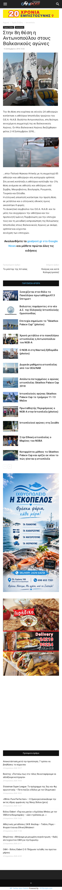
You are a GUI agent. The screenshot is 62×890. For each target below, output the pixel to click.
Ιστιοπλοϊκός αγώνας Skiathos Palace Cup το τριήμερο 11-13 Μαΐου (38, 397)
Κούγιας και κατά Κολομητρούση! (50, 271)
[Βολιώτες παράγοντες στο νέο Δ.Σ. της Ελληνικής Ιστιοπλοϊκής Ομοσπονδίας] (10, 310)
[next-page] (10, 466)
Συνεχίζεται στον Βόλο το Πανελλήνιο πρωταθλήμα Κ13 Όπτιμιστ (37, 295)
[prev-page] (5, 466)
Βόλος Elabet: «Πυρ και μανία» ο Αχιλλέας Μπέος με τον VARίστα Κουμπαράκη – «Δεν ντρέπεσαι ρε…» (30, 813)
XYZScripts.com (46, 888)
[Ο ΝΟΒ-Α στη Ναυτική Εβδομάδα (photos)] (10, 353)
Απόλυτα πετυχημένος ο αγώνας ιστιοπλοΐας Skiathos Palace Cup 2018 (39, 383)
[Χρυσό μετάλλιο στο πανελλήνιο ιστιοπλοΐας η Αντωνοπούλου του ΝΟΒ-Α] (10, 339)
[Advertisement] (31, 713)
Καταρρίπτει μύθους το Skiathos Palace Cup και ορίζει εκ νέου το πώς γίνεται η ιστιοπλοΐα (39, 455)
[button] (5, 4)
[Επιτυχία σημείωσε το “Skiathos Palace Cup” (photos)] (10, 324)
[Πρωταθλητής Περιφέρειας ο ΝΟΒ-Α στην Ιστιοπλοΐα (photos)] (10, 411)
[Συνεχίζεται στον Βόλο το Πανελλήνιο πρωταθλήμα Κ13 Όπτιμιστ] (10, 295)
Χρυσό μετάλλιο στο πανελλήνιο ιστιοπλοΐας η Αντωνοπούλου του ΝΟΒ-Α (39, 339)
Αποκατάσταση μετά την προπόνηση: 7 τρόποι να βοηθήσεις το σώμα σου (26, 763)
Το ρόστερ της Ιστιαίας (15, 269)
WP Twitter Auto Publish (19, 888)
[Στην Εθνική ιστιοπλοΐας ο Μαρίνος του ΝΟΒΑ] (10, 441)
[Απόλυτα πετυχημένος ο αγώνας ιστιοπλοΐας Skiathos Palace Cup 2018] (10, 382)
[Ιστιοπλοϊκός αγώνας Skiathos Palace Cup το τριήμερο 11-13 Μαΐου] (10, 397)
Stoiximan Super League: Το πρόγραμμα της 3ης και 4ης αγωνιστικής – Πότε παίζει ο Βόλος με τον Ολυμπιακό (30, 788)
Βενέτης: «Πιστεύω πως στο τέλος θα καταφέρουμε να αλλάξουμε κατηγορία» (29, 775)
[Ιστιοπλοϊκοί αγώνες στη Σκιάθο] (10, 426)
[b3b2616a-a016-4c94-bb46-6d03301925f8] (31, 169)
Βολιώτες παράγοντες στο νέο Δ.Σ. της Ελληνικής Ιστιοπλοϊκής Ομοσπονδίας (39, 310)
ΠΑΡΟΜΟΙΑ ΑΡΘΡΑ (31, 283)
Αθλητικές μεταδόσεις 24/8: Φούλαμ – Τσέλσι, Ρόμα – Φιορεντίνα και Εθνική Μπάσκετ (29, 826)
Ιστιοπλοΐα (30, 22)
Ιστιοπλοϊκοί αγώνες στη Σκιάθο (39, 422)
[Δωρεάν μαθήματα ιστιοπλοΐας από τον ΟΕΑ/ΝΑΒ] (10, 368)
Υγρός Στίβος (17, 22)
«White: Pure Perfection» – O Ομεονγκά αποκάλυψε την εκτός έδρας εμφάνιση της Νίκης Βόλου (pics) (29, 801)
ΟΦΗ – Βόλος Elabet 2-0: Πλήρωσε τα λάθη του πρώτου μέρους (29, 851)
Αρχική (6, 22)
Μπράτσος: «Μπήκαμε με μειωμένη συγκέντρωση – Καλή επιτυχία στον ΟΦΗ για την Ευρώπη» (30, 838)
